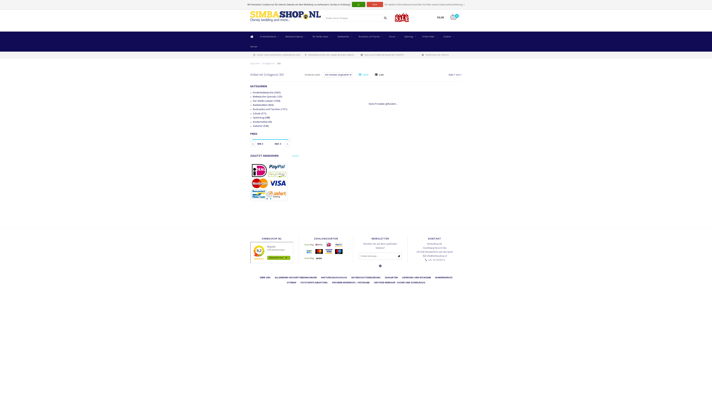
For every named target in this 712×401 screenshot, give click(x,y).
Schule (392, 36)
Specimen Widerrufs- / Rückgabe (351, 282)
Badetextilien (343, 36)
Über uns (265, 277)
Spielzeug (408, 36)
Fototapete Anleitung (314, 282)
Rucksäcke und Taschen (369, 36)
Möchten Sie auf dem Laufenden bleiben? (380, 246)
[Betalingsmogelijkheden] (274, 182)
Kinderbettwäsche (268, 36)
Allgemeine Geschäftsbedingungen (296, 277)
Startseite (255, 63)
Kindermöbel (428, 36)
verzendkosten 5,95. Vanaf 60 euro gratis (331, 54)
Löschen (295, 155)
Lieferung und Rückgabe (416, 277)
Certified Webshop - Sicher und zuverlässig (399, 282)
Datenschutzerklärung (365, 277)
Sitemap (291, 282)
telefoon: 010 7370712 (437, 54)
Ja (359, 4)
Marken (254, 46)
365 (279, 63)
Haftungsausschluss (334, 277)
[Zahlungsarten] (309, 244)
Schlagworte (268, 63)
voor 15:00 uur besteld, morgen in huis (278, 54)
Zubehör (447, 36)
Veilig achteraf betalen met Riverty (384, 54)
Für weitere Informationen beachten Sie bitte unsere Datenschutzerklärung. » (425, 4)
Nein (375, 4)
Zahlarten (391, 277)
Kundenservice (443, 277)
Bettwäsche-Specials (294, 36)
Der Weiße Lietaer (320, 36)
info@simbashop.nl (437, 255)
